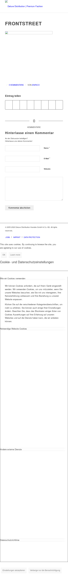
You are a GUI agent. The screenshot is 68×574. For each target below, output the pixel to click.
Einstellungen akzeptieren (14, 570)
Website (47, 169)
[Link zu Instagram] (55, 233)
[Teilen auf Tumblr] (37, 104)
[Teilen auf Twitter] (16, 104)
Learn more (15, 254)
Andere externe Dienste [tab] (11, 449)
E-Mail (47, 158)
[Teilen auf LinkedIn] (30, 104)
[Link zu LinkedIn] (60, 233)
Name (47, 147)
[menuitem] (7, 237)
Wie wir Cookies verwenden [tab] (12, 278)
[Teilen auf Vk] (44, 104)
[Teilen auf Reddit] (52, 104)
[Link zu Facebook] (51, 233)
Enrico (36, 84)
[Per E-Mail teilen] (59, 104)
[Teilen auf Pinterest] (23, 104)
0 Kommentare (16, 84)
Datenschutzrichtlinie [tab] (9, 539)
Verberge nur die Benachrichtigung (45, 570)
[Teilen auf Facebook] (8, 104)
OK (4, 254)
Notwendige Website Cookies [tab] (13, 328)
